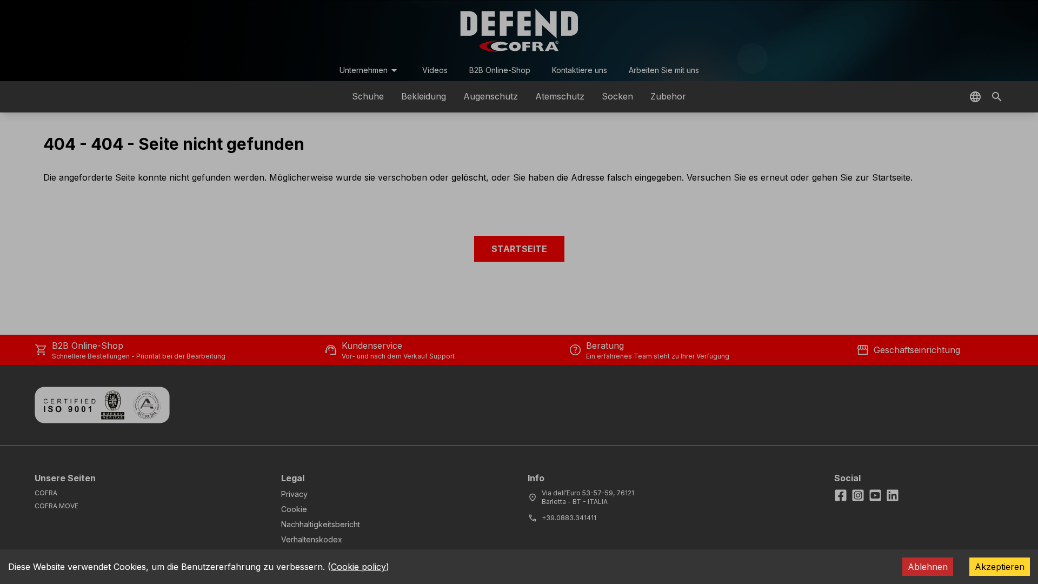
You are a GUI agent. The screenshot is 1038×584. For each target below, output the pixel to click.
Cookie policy (358, 566)
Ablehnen (928, 566)
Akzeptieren (999, 566)
